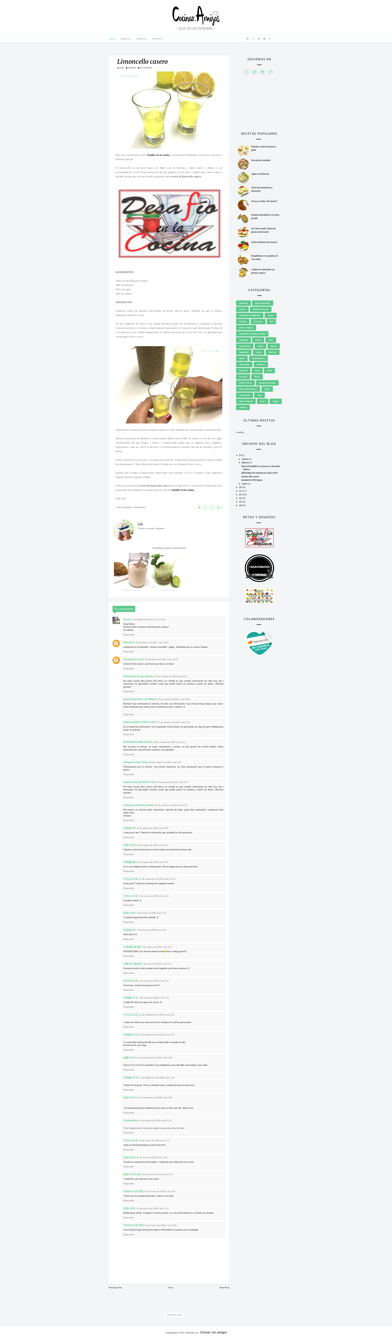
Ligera (258, 352)
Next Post (224, 1287)
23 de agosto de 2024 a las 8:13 (152, 862)
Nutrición (243, 370)
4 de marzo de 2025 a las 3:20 (154, 896)
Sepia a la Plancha (260, 174)
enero (245, 483)
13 (240, 498)
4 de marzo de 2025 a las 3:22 (154, 981)
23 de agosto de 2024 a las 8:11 (152, 845)
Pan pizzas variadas (261, 160)
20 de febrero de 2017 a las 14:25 (152, 642)
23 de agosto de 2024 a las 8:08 (152, 828)
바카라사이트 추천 (133, 1191)
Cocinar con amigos (213, 1332)
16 (240, 487)
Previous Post (115, 1287)
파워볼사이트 (130, 997)
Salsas (267, 389)
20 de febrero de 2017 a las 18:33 (161, 659)
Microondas (244, 364)
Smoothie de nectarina (130, 590)
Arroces (242, 309)
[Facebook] (246, 72)
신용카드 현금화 (132, 963)
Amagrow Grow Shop (135, 762)
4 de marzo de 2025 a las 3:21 (151, 930)
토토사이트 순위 (132, 1174)
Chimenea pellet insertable (138, 805)
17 (240, 455)
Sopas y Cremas (246, 401)
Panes (257, 370)
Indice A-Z (126, 39)
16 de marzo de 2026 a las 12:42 (161, 1225)
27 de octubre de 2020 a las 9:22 (173, 722)
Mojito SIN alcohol (168, 590)
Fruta (270, 340)
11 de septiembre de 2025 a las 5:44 (156, 1014)
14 (240, 494)
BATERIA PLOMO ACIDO (137, 742)
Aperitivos (243, 303)
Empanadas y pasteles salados (252, 334)
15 (240, 491)
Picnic (257, 377)
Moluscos (261, 364)
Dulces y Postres (246, 328)
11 (240, 501)
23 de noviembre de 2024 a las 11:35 (157, 879)
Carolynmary (130, 1120)
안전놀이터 (129, 828)
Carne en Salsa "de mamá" (264, 201)
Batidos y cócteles (260, 309)
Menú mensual (258, 358)
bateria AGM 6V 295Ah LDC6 (139, 722)
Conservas (258, 321)
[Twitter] (254, 72)
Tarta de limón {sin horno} (264, 242)
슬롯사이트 (129, 1057)
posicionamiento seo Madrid (139, 699)
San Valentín (244, 395)
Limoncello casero (250, 476)
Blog (112, 39)
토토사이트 (129, 845)
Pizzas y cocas (245, 383)
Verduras (243, 407)
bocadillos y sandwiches (249, 315)
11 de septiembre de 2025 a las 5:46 (154, 1097)
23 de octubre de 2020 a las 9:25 (171, 676)
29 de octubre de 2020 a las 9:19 (172, 782)
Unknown (129, 642)
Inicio (170, 1287)
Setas (259, 395)
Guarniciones (244, 346)
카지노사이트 (130, 879)
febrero (245, 462)
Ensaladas (243, 340)
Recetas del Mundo (267, 383)
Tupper (276, 401)
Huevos (274, 346)
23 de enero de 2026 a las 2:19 (154, 1140)
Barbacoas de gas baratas (138, 676)
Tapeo (262, 401)
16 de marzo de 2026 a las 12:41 (153, 1208)
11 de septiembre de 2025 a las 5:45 (154, 1057)
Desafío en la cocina (158, 155)
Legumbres (244, 352)
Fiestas (258, 340)
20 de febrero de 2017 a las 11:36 (148, 619)
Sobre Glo (141, 39)
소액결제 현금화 (132, 947)
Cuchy (127, 619)
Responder (128, 634)
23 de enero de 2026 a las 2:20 (152, 1157)
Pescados (243, 377)
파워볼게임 (129, 862)
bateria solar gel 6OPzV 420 (139, 782)
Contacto (157, 39)
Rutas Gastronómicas (248, 389)
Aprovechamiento (262, 303)
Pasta (269, 370)
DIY (271, 321)
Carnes (270, 315)
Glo (140, 524)
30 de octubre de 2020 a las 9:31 (171, 805)
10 (240, 505)
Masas (242, 358)
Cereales (242, 321)
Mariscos (273, 352)
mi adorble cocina (133, 659)
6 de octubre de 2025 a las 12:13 (155, 1120)
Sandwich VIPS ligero (251, 480)
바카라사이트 (130, 980)
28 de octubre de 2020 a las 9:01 (169, 742)
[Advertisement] (259, 104)
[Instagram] (262, 72)
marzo (245, 459)
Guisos (260, 346)
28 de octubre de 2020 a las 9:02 (165, 762)
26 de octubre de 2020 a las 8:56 (173, 699)
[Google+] (270, 72)
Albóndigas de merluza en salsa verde (259, 472)
